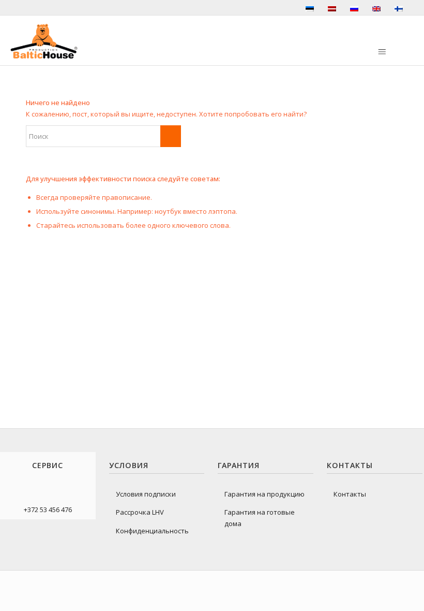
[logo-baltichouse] (44, 41)
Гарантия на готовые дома (259, 517)
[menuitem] (310, 45)
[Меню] (381, 52)
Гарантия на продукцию (264, 494)
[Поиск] (310, 45)
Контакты (350, 494)
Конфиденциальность (152, 530)
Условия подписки (146, 494)
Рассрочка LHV (140, 512)
